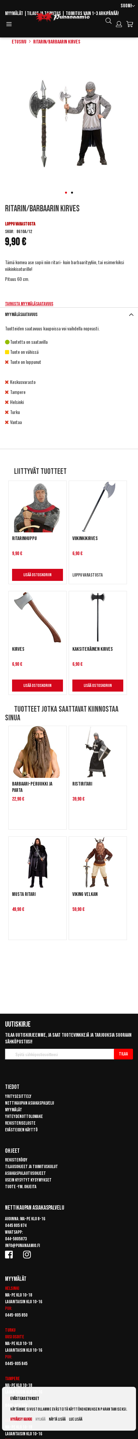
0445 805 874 (15, 1225)
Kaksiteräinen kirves (92, 649)
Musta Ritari (24, 894)
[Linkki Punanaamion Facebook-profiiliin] (10, 1254)
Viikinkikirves (85, 538)
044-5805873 (16, 1239)
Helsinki (12, 1288)
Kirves (18, 649)
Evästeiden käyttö (21, 1130)
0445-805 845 (16, 1363)
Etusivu (19, 42)
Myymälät (14, 13)
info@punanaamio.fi (22, 1245)
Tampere (12, 1378)
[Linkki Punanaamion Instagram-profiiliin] (28, 1254)
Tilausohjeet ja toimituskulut (31, 1166)
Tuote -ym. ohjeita (21, 1187)
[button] (128, 6)
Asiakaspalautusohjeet (25, 1173)
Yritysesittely (18, 1096)
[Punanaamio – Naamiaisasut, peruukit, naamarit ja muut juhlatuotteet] (62, 17)
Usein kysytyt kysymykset (28, 1180)
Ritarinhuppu (24, 538)
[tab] (69, 314)
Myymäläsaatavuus (21, 314)
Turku (10, 1330)
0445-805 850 (16, 1315)
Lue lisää (75, 1419)
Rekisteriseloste (20, 1123)
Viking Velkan (84, 894)
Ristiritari (82, 784)
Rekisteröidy (16, 1160)
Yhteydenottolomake (24, 1116)
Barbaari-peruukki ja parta (32, 787)
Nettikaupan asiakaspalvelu (29, 1103)
